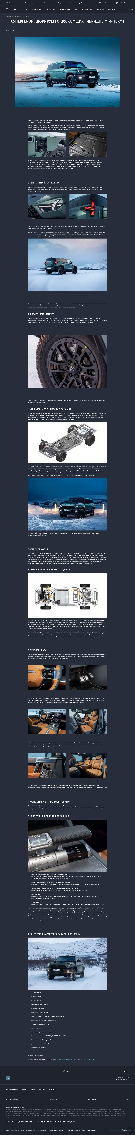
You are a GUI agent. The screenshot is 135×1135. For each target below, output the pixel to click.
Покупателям (100, 9)
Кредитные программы (24, 1122)
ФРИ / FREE (25, 9)
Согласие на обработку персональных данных (82, 1130)
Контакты (130, 9)
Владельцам (112, 9)
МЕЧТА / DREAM (36, 9)
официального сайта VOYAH (66, 1059)
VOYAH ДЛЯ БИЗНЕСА (38, 1089)
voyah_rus (91, 1059)
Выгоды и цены (44, 1122)
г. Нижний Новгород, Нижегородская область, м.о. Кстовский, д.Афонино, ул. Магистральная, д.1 (50, 3)
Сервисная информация (63, 1122)
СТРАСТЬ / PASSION (50, 9)
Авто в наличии (87, 9)
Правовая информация (57, 1130)
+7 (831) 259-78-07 (121, 1079)
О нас (121, 9)
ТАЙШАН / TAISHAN (64, 9)
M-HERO (76, 9)
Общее (8, 1122)
